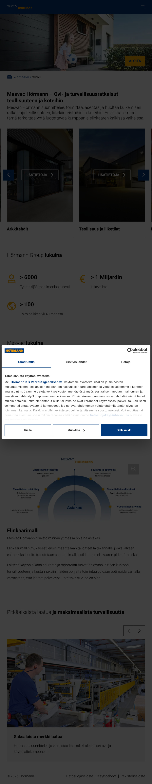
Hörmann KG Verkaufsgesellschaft (36, 382)
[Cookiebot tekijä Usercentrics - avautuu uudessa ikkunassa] (130, 351)
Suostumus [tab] (26, 362)
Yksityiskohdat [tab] (75, 362)
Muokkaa (73, 430)
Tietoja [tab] (125, 362)
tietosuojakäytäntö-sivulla (109, 415)
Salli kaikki (124, 430)
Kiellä (28, 430)
